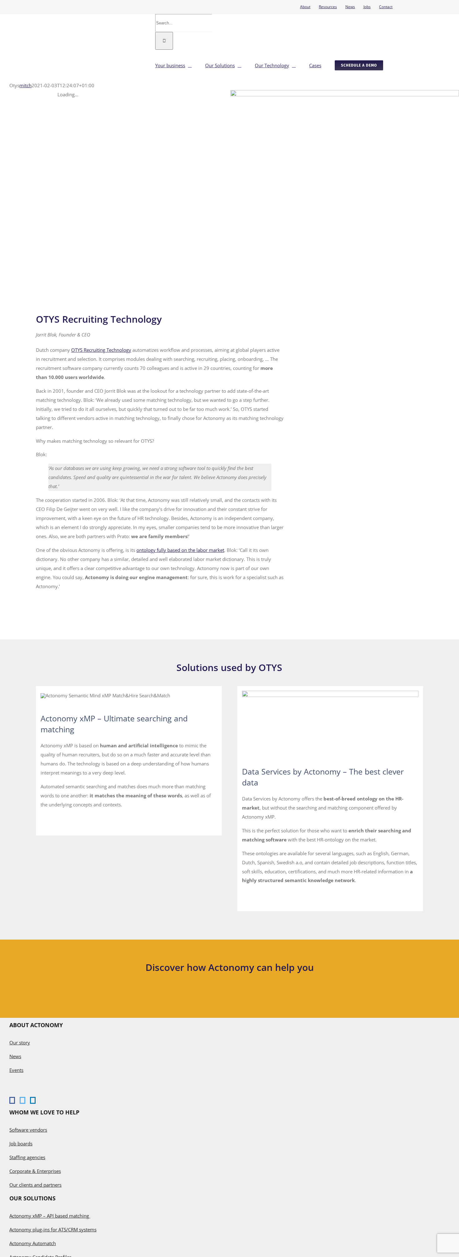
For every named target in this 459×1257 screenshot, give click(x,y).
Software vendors (28, 1130)
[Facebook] (12, 1100)
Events (16, 1070)
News (15, 1056)
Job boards (20, 1143)
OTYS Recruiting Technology (101, 350)
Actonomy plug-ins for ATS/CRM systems (52, 1229)
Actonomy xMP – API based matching (49, 1216)
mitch (25, 85)
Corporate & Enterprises (35, 1171)
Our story (19, 1042)
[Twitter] (22, 1100)
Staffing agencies (27, 1157)
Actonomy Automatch (32, 1243)
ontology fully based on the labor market (180, 550)
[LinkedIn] (33, 1100)
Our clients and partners (35, 1185)
